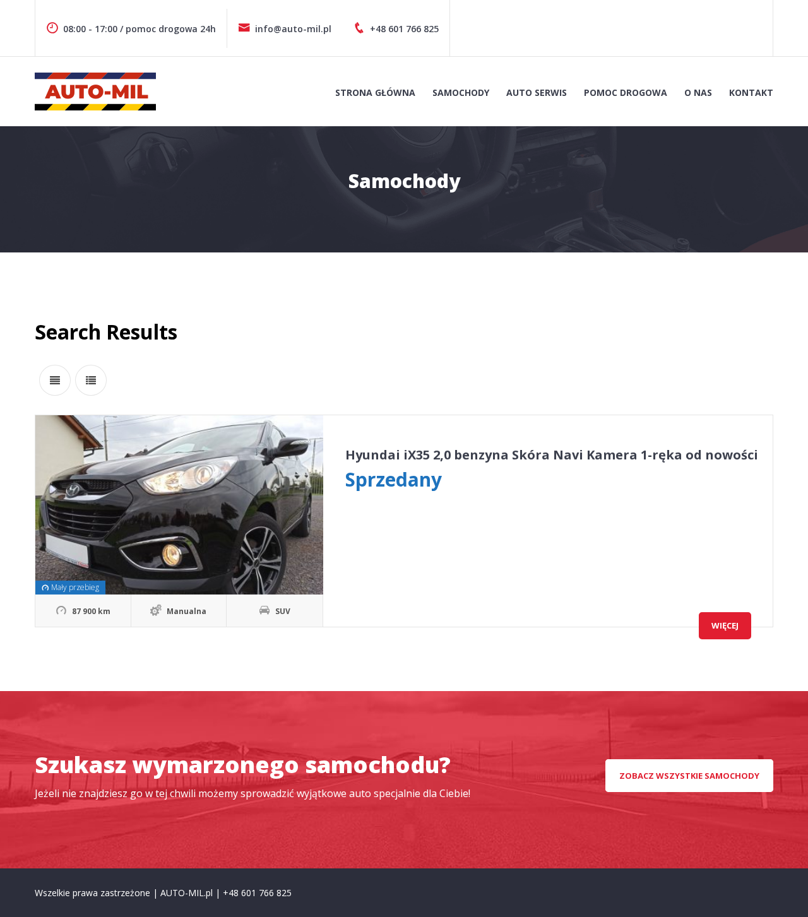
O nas (698, 92)
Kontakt (751, 92)
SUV (282, 611)
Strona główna (375, 92)
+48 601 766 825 (404, 29)
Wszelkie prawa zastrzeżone (94, 893)
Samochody (460, 92)
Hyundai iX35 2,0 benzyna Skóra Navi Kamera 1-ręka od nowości (551, 454)
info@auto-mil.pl (293, 29)
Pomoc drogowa (625, 92)
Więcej (725, 625)
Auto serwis (536, 92)
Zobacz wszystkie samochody (689, 775)
